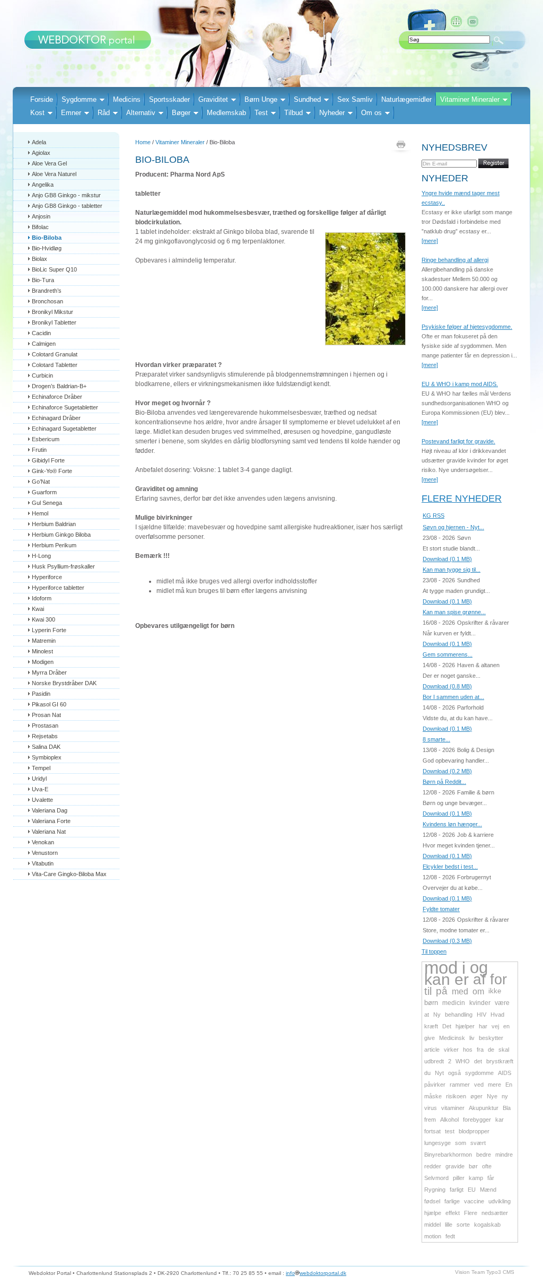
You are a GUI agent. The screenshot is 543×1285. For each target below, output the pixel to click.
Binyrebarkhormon (448, 1154)
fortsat (432, 1131)
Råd (104, 113)
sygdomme (479, 1073)
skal (503, 1049)
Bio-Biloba (47, 237)
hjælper (465, 1026)
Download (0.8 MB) (447, 686)
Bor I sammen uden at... (453, 697)
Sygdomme (79, 99)
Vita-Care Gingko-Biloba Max (69, 874)
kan (437, 979)
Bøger (181, 113)
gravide (455, 1166)
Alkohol (449, 1119)
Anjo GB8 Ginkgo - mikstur (66, 195)
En (508, 1084)
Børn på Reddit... (444, 782)
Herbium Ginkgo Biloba (61, 534)
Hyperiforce (47, 577)
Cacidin (41, 333)
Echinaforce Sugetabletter (65, 407)
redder (432, 1166)
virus (430, 1108)
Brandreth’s (47, 290)
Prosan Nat (46, 715)
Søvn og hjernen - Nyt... (453, 527)
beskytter (491, 1038)
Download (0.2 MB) (447, 771)
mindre (504, 1154)
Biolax (39, 259)
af (479, 979)
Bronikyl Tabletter (54, 322)
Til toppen (434, 951)
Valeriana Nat (49, 831)
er (461, 979)
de (491, 1049)
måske (433, 1096)
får (490, 1178)
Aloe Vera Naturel (54, 174)
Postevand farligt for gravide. (458, 441)
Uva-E (40, 789)
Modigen (43, 662)
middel (432, 1224)
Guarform (44, 492)
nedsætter (494, 1213)
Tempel (41, 768)
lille (448, 1224)
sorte (463, 1224)
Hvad (497, 1014)
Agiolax (41, 153)
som (460, 1143)
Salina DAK (46, 747)
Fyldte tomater (441, 909)
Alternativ (140, 113)
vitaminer (453, 1108)
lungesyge (437, 1143)
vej (495, 1026)
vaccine (474, 1201)
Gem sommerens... (447, 654)
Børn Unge (260, 99)
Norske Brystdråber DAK (64, 683)
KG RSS (433, 515)
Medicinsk (452, 1038)
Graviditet (213, 99)
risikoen (456, 1096)
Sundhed (307, 99)
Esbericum (45, 439)
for (498, 979)
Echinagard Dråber (56, 418)
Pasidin (41, 693)
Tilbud (293, 113)
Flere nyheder (462, 498)
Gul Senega (47, 503)
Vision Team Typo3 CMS (484, 1272)
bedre (483, 1154)
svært (478, 1143)
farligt (456, 1189)
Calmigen (44, 343)
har (483, 1026)
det (478, 1061)
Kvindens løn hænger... (452, 824)
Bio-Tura (43, 280)
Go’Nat (41, 481)
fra (480, 1049)
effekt (452, 1213)
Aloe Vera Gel (49, 163)
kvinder (480, 1003)
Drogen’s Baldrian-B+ (59, 386)
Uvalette (42, 800)
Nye (492, 1096)
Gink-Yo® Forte (52, 471)
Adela (39, 142)
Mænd (488, 1189)
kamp (476, 1178)
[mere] (430, 241)
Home (143, 142)
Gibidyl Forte (48, 460)
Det (446, 1026)
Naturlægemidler (406, 99)
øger (476, 1096)
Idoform (41, 598)
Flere (470, 1213)
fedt (450, 1236)
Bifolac (40, 227)
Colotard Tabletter (54, 365)
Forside (41, 99)
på (442, 990)
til (428, 991)
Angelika (43, 184)
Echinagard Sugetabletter (64, 428)
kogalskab (487, 1224)
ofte (487, 1166)
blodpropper (474, 1131)
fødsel (432, 1201)
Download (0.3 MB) (447, 941)
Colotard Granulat (54, 354)
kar (499, 1119)
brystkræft (499, 1061)
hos (467, 1049)
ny (505, 1096)
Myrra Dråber (49, 672)
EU (472, 1189)
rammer (460, 1084)
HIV (481, 1014)
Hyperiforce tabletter (58, 587)
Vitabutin (43, 863)
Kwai (38, 609)
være (502, 1003)
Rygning (434, 1189)
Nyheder (332, 113)
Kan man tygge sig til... (451, 569)
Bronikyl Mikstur (52, 312)
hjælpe (432, 1213)
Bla (507, 1108)
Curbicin (42, 375)
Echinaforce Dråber (57, 397)
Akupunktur (483, 1108)
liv (472, 1038)
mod (441, 967)
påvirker (434, 1084)
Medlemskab (226, 113)
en (506, 1026)
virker (451, 1049)
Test (261, 113)
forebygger (477, 1119)
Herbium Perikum (54, 545)
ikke (494, 991)
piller (459, 1178)
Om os (371, 113)
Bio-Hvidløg (47, 248)
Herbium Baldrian (54, 524)
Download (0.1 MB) (447, 559)
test (449, 1131)
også (454, 1073)
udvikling (499, 1201)
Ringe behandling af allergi (455, 260)
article (432, 1049)
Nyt (439, 1073)
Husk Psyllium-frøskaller (63, 566)
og (479, 967)
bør (473, 1166)
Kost (37, 113)
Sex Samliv (355, 99)
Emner (71, 113)
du (427, 1073)
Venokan (43, 842)
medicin (453, 1003)
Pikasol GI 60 (49, 704)
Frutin (39, 450)
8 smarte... (436, 739)
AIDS (504, 1073)
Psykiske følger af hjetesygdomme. (467, 327)
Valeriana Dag (49, 810)
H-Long (41, 556)
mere (494, 1084)
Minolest (42, 651)
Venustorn (45, 853)
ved (479, 1084)
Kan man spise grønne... (454, 612)
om (478, 991)
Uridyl (39, 778)
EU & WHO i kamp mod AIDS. (460, 384)
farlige (452, 1201)
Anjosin (41, 216)
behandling (458, 1014)
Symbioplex (47, 757)
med (460, 991)
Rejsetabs (45, 736)
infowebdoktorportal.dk (316, 1273)
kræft (431, 1026)
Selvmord (436, 1178)
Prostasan (45, 725)
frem (430, 1119)
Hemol (40, 513)
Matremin (44, 640)
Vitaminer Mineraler (470, 99)
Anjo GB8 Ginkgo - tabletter (67, 206)
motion (432, 1236)
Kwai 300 (43, 619)
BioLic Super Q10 (54, 269)
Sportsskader (169, 99)
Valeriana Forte (51, 821)
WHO (463, 1061)
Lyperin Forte (49, 630)
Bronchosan (47, 301)
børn (431, 1003)
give (429, 1038)
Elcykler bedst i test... (450, 866)
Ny (437, 1014)
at (426, 1014)
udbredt (434, 1061)
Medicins (127, 99)
